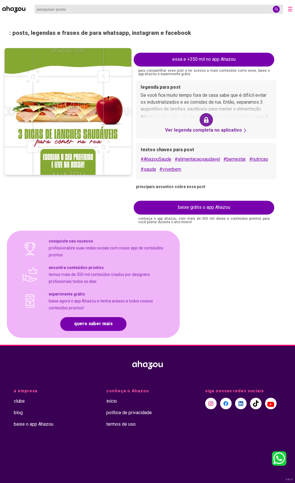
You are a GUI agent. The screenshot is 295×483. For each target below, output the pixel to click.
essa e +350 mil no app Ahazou (204, 59)
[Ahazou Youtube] (271, 403)
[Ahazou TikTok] (256, 403)
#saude (148, 169)
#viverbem (170, 169)
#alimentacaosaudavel (197, 159)
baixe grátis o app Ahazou (204, 207)
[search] (276, 9)
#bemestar (234, 159)
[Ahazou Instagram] (211, 403)
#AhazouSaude (156, 159)
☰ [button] (290, 9)
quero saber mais (93, 323)
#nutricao (258, 159)
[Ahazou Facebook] (226, 403)
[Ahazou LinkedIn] (241, 403)
